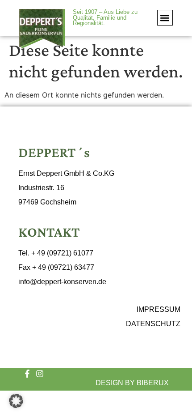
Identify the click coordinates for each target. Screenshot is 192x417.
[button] (165, 18)
